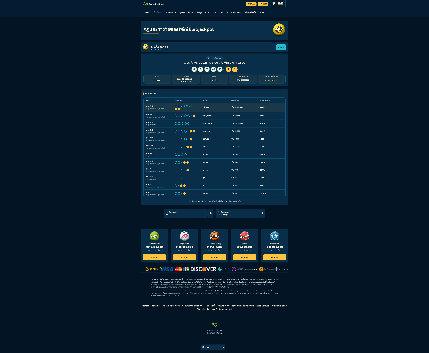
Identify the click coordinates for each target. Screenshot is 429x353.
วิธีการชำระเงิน (203, 309)
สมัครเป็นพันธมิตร (279, 305)
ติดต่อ (262, 12)
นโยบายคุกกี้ (210, 305)
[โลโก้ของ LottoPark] (153, 4)
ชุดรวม (182, 12)
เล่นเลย (281, 47)
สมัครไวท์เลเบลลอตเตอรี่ (222, 309)
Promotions (236, 12)
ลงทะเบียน (263, 4)
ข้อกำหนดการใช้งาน (171, 305)
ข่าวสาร (145, 305)
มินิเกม (190, 12)
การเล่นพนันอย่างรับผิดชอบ (243, 305)
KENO (207, 12)
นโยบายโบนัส (223, 305)
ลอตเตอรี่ (146, 12)
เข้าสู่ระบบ (251, 4)
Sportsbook (171, 12)
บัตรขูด (199, 12)
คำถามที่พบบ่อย (262, 305)
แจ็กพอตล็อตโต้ (250, 12)
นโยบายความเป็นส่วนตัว (192, 305)
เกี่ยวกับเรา (155, 305)
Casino (160, 12)
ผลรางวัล (224, 12)
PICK (216, 12)
